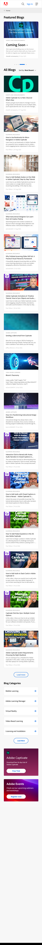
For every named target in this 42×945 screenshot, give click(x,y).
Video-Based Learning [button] (14, 721)
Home (8, 10)
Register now (16, 796)
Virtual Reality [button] (11, 711)
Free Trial (16, 771)
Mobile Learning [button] (12, 691)
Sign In (30, 4)
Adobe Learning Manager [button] (15, 701)
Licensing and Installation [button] (16, 731)
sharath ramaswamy (12, 56)
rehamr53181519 (10, 387)
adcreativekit (9, 229)
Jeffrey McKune (10, 348)
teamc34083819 (10, 427)
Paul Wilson (9, 150)
